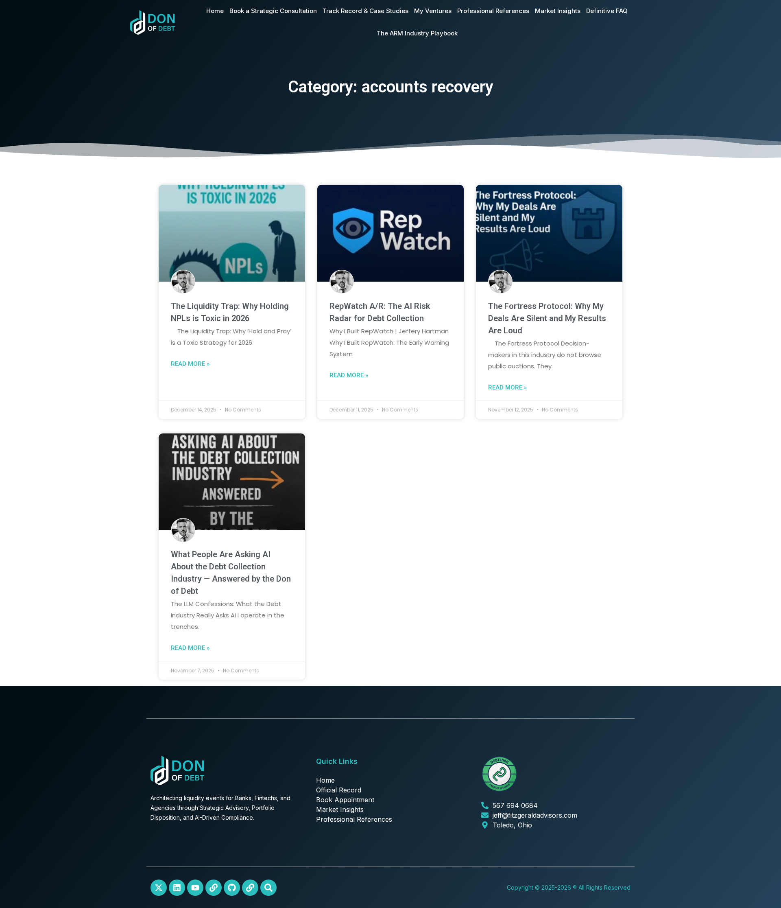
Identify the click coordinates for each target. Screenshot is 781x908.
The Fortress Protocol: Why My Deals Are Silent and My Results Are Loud (547, 318)
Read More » (190, 364)
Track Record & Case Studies (365, 11)
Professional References (493, 11)
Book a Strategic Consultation (273, 11)
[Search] (268, 888)
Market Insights (557, 11)
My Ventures (433, 11)
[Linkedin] (177, 888)
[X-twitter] (159, 888)
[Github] (232, 888)
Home (215, 11)
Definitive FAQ (607, 11)
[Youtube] (195, 888)
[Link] (213, 888)
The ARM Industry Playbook (417, 33)
